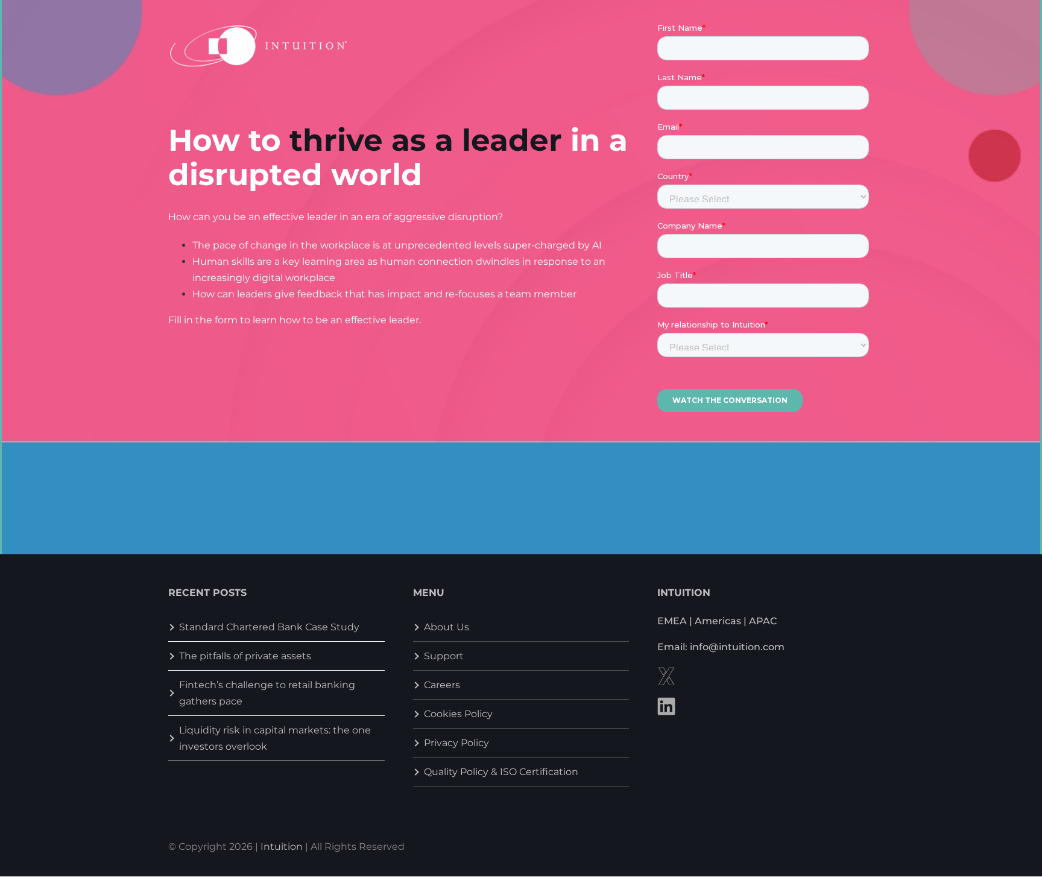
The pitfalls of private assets (245, 656)
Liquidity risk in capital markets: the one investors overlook (275, 738)
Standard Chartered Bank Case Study (269, 627)
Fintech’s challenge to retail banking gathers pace (267, 693)
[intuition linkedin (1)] (666, 702)
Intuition (281, 846)
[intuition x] (666, 671)
